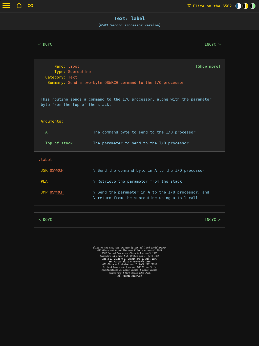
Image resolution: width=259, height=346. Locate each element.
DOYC (47, 44)
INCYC (210, 44)
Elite (209, 6)
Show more (208, 66)
